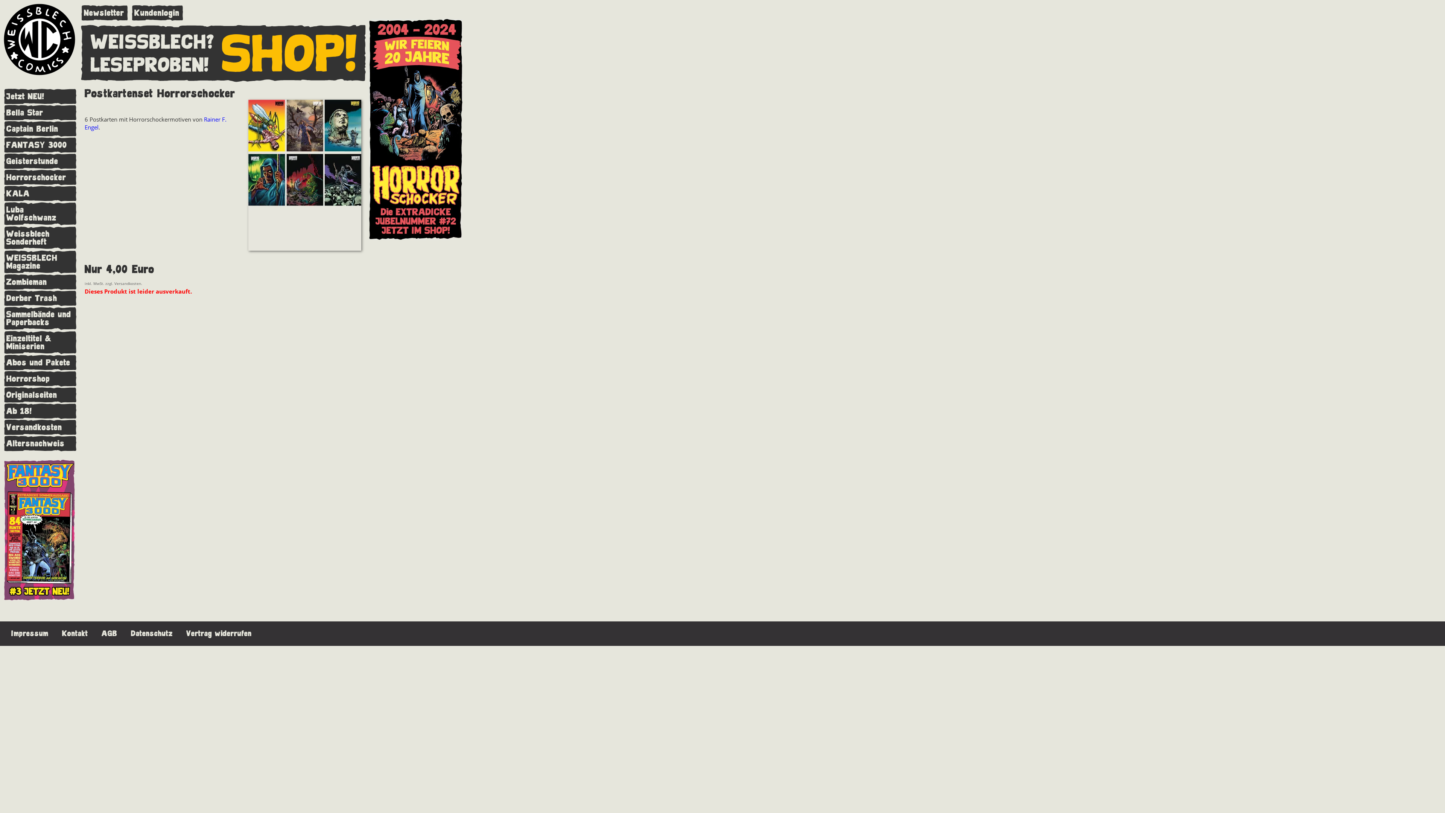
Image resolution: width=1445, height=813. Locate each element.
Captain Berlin (32, 129)
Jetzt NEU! (25, 96)
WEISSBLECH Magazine (32, 262)
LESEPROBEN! (150, 65)
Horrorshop (28, 379)
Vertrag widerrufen (219, 633)
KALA (18, 194)
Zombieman (26, 282)
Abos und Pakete (38, 363)
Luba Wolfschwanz (31, 214)
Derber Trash (31, 298)
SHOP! (289, 54)
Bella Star (24, 113)
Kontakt (75, 633)
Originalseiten (31, 395)
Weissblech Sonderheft (28, 238)
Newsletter (104, 13)
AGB (109, 633)
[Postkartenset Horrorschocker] (304, 176)
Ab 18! (19, 411)
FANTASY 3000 (36, 145)
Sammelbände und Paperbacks (38, 318)
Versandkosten (34, 427)
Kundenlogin (156, 13)
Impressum (30, 633)
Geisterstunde (32, 161)
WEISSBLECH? (152, 42)
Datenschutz (152, 633)
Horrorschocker (36, 177)
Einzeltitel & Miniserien (29, 342)
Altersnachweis (35, 443)
